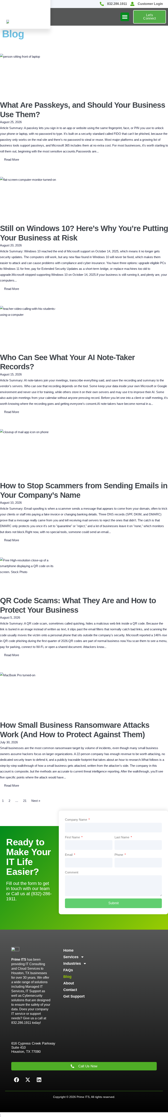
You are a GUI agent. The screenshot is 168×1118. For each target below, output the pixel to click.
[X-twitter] (28, 1080)
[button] (124, 17)
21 (24, 800)
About (68, 983)
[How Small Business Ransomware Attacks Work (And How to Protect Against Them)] (30, 693)
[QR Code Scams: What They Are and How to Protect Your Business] (30, 573)
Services (70, 957)
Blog (67, 977)
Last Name (122, 837)
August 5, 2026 (10, 617)
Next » (35, 800)
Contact (70, 990)
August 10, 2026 (11, 502)
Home (68, 950)
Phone (119, 854)
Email (69, 854)
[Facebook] (16, 1080)
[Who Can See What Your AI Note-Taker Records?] (30, 326)
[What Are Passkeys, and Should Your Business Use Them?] (30, 74)
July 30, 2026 (9, 742)
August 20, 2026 (11, 245)
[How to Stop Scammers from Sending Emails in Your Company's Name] (30, 452)
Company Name (76, 819)
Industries (72, 963)
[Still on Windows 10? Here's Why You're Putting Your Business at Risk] (30, 197)
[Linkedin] (39, 1080)
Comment (71, 872)
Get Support (74, 996)
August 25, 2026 (11, 122)
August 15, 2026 (11, 374)
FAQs (68, 970)
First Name (73, 837)
